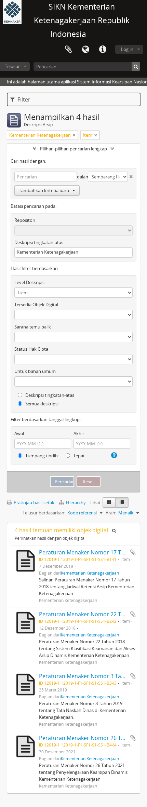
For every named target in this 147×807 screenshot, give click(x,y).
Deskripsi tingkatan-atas (38, 242)
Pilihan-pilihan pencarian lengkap (73, 149)
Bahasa (85, 49)
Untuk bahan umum (35, 371)
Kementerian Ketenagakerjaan (90, 573)
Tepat (78, 456)
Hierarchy (76, 502)
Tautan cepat (102, 49)
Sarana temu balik (32, 327)
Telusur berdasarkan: (44, 513)
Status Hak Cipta (31, 349)
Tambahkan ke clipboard (133, 552)
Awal (19, 433)
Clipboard (68, 49)
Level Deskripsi (29, 282)
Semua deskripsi (41, 404)
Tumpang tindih (41, 456)
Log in (127, 49)
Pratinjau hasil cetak (33, 502)
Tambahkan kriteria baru (44, 190)
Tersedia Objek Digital (36, 304)
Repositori (24, 220)
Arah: (111, 513)
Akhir (79, 433)
